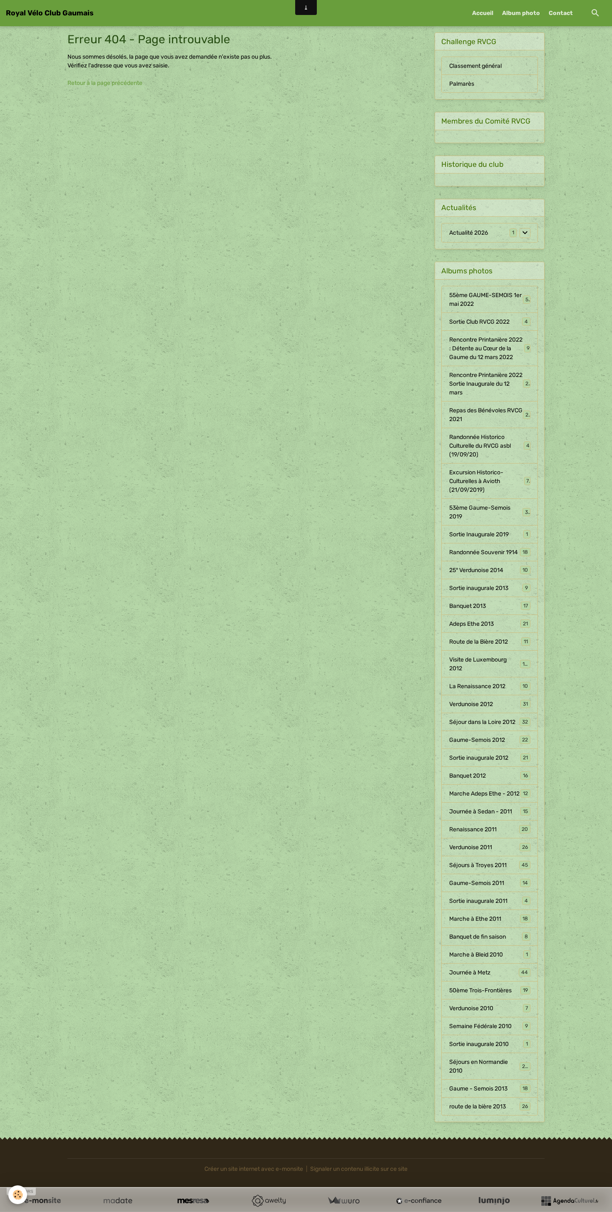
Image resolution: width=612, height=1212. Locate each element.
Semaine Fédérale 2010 (488, 1026)
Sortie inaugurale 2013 (488, 588)
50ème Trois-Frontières (488, 990)
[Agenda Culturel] (569, 1201)
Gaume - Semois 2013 (488, 1088)
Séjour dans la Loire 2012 (488, 722)
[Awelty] (268, 1201)
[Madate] (118, 1201)
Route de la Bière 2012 (488, 641)
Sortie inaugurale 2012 (488, 757)
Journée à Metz (488, 972)
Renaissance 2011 (488, 829)
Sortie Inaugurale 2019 (488, 534)
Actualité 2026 (468, 232)
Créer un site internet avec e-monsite (253, 1168)
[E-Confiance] (419, 1201)
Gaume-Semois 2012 (488, 740)
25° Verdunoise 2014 (488, 570)
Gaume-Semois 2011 (488, 883)
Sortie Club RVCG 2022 (488, 321)
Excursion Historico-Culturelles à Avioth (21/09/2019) (489, 481)
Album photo (521, 13)
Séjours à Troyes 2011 (488, 865)
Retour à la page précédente (104, 83)
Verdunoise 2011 (488, 847)
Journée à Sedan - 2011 (488, 811)
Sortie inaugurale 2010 (488, 1044)
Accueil (482, 13)
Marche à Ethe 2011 (488, 918)
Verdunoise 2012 (488, 704)
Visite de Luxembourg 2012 (488, 664)
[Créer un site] (42, 1201)
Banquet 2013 (488, 606)
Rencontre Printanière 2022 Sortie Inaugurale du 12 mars (489, 384)
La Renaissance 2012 (488, 686)
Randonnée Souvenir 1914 (488, 552)
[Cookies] (17, 1194)
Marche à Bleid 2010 (488, 954)
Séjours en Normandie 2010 (488, 1066)
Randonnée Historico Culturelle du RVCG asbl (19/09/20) (489, 446)
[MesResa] (193, 1201)
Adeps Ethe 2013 (488, 623)
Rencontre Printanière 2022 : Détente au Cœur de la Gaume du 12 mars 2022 (489, 348)
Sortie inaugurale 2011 (488, 901)
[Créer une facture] (343, 1201)
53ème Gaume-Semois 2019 (488, 512)
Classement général (475, 65)
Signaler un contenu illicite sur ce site (359, 1168)
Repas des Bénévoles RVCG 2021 (488, 415)
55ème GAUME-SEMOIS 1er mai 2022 (489, 299)
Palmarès (461, 83)
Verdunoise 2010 (488, 1008)
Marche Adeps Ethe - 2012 (488, 793)
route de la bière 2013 (488, 1106)
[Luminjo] (494, 1201)
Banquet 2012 (488, 775)
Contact (561, 13)
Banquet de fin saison (488, 936)
